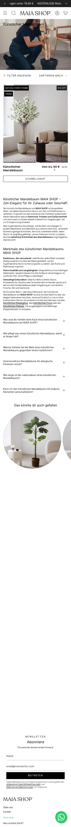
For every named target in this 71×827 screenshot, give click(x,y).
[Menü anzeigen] (5, 13)
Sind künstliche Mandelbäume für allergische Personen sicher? (28, 363)
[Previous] (5, 3)
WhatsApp (8, 817)
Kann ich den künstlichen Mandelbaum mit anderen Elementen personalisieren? (31, 390)
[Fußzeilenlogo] (18, 799)
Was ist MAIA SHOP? (13, 823)
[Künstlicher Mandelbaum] (35, 124)
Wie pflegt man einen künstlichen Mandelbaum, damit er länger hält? (32, 335)
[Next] (66, 3)
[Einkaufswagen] (65, 13)
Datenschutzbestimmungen (19, 787)
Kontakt (7, 811)
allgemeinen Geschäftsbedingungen (23, 784)
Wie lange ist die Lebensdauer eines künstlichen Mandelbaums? (29, 376)
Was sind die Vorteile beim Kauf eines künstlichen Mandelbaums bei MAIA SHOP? (30, 321)
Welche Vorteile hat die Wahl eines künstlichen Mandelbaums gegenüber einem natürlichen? (28, 349)
